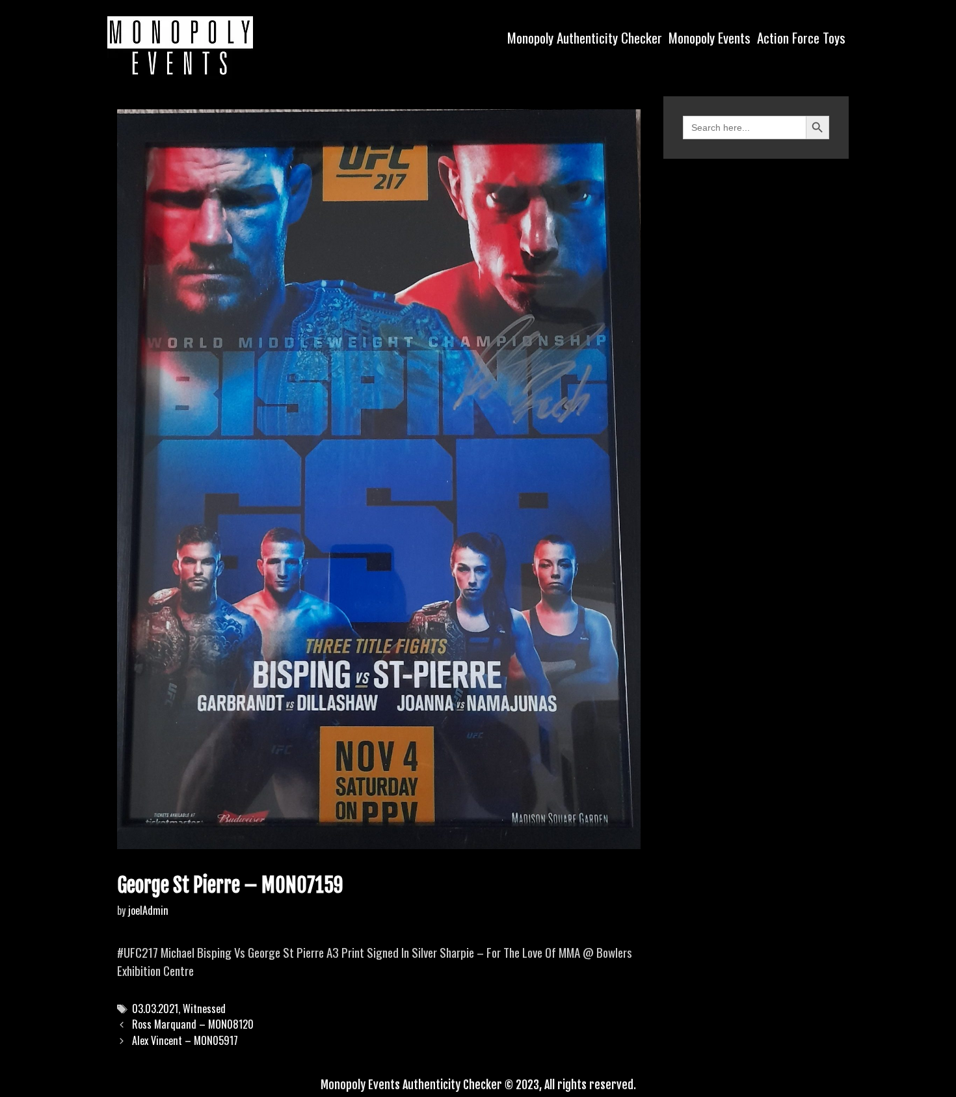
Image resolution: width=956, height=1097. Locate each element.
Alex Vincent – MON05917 (185, 1040)
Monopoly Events (709, 37)
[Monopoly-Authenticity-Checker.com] (180, 45)
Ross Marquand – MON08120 (193, 1024)
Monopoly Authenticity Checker (584, 37)
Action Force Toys (801, 37)
